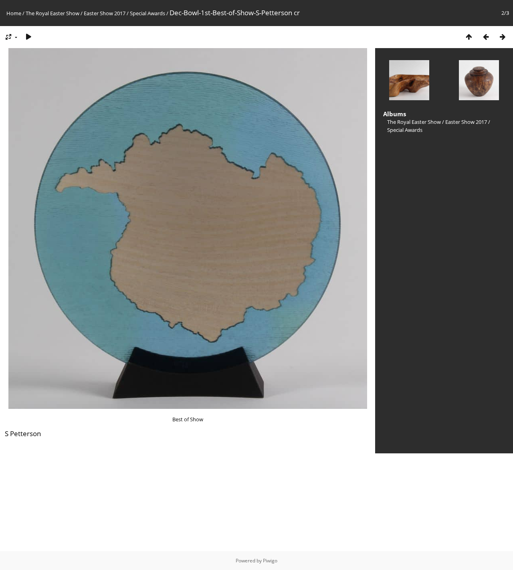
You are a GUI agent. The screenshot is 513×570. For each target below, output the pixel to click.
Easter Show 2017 (104, 13)
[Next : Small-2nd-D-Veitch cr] (502, 36)
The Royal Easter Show (52, 13)
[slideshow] (28, 36)
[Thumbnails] (468, 36)
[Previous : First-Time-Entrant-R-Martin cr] (485, 36)
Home (13, 13)
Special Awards (147, 13)
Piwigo (270, 560)
